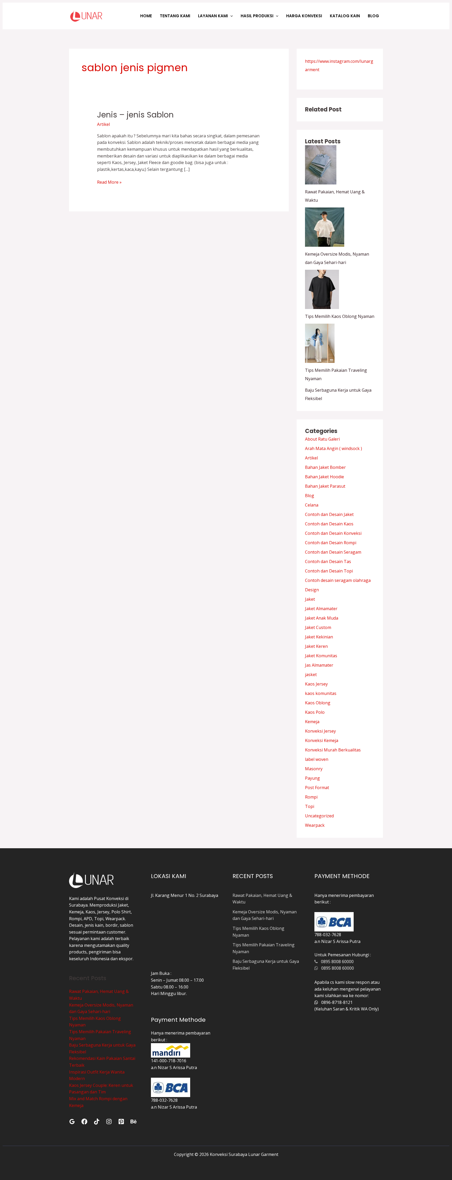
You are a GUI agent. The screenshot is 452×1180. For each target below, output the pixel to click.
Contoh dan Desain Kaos (329, 524)
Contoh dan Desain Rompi (330, 543)
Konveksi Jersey (320, 731)
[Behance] (134, 1122)
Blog (309, 495)
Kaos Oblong (317, 703)
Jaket (310, 599)
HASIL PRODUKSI (257, 16)
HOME (146, 16)
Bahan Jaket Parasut (325, 486)
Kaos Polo (315, 712)
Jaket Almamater (321, 608)
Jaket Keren (316, 646)
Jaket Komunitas (321, 656)
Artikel (103, 124)
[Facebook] (84, 1122)
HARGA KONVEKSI (304, 16)
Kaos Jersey (316, 684)
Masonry (314, 769)
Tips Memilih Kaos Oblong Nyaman (339, 316)
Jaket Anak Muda (321, 618)
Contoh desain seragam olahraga (338, 580)
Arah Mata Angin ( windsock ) (333, 448)
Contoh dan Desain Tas (328, 561)
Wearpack (315, 825)
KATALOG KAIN (345, 16)
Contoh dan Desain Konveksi (333, 533)
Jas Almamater (319, 665)
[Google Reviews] (72, 1122)
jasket (311, 674)
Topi (309, 806)
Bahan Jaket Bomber (325, 467)
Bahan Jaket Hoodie (324, 477)
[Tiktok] (97, 1122)
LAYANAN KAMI (213, 16)
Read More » (109, 182)
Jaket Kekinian (319, 637)
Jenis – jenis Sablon (135, 114)
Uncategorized (319, 816)
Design (312, 590)
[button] (230, 16)
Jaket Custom (318, 627)
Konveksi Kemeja (321, 740)
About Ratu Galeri (322, 439)
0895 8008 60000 (336, 961)
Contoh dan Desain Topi (329, 571)
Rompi (311, 797)
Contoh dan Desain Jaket (329, 514)
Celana (311, 505)
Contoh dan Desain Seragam (333, 552)
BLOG (373, 16)
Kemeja (312, 721)
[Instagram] (109, 1122)
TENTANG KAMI (175, 16)
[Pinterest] (121, 1122)
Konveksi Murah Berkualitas (333, 750)
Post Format (317, 787)
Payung (312, 778)
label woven (316, 759)
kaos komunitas (320, 693)
